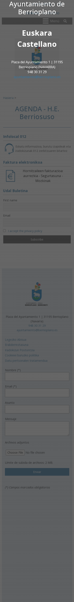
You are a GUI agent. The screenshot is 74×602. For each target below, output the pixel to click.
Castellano (37, 44)
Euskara (37, 33)
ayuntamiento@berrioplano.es (37, 77)
